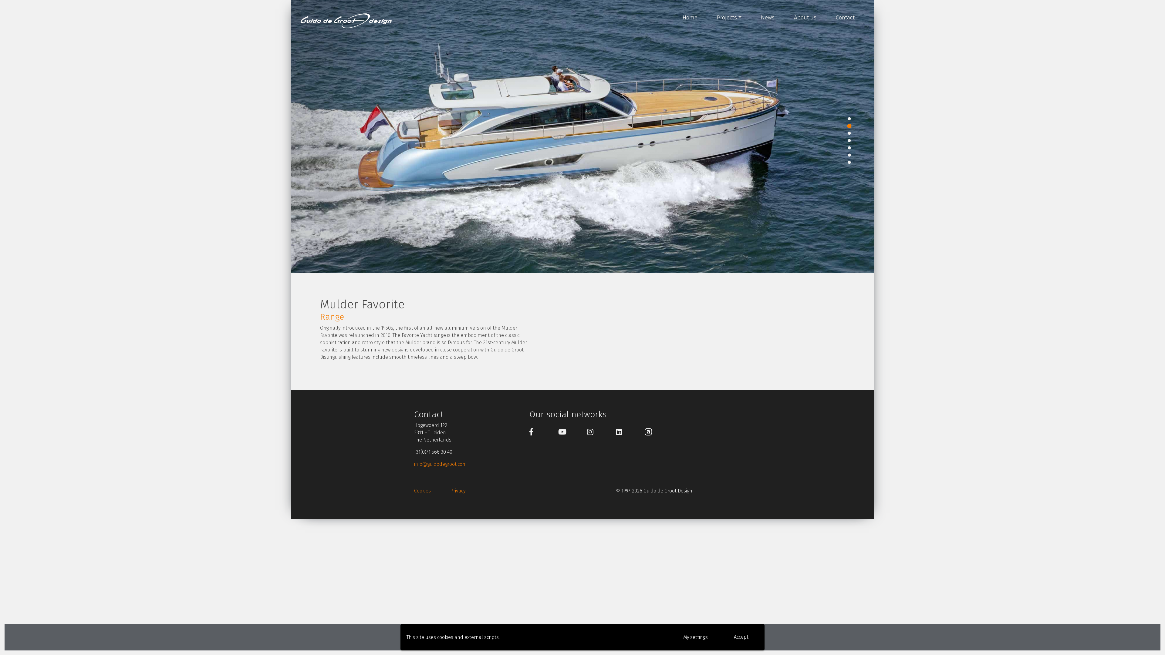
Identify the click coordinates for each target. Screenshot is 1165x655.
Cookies (422, 491)
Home (690, 17)
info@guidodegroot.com (440, 464)
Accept (741, 637)
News (768, 17)
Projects (727, 17)
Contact (845, 17)
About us (805, 17)
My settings (695, 637)
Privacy (457, 491)
